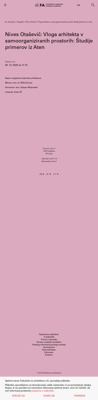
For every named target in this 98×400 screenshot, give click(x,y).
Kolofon (49, 354)
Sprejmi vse (18, 396)
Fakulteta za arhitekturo (52, 372)
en (78, 5)
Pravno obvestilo (49, 339)
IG (47, 174)
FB (41, 174)
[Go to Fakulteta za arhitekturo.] (5, 21)
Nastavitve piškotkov (49, 334)
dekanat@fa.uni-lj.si (49, 161)
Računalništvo (49, 349)
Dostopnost (49, 347)
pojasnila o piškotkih (43, 390)
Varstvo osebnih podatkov (49, 342)
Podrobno (79, 396)
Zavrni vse (49, 396)
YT (54, 174)
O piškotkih (49, 336)
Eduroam (49, 352)
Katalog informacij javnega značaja (49, 344)
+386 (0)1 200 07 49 (49, 158)
